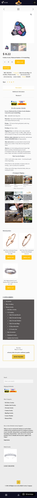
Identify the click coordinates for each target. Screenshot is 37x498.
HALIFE (28, 76)
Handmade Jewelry (12, 335)
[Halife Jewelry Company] (18, 2)
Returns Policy (8, 418)
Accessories (8, 301)
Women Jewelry (12, 74)
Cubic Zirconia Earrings (15, 317)
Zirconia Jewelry (9, 408)
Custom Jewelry (9, 410)
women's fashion (17, 76)
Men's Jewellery (10, 304)
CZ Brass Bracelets (13, 326)
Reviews (18, 95)
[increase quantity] (12, 62)
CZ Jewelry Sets (13, 329)
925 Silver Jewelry (12, 309)
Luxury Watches (9, 415)
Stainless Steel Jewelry (12, 338)
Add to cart (20, 62)
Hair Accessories (11, 332)
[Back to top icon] (18, 482)
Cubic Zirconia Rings (24, 72)
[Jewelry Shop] (6, 495)
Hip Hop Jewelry (9, 413)
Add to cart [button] (10, 257)
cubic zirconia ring (8, 76)
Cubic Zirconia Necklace (15, 320)
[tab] (18, 88)
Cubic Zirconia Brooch (14, 315)
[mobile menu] (34, 2)
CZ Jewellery (10, 312)
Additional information (18, 91)
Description (18, 87)
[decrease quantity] (4, 62)
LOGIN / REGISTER (9, 466)
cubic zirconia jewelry (25, 74)
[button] (31, 14)
